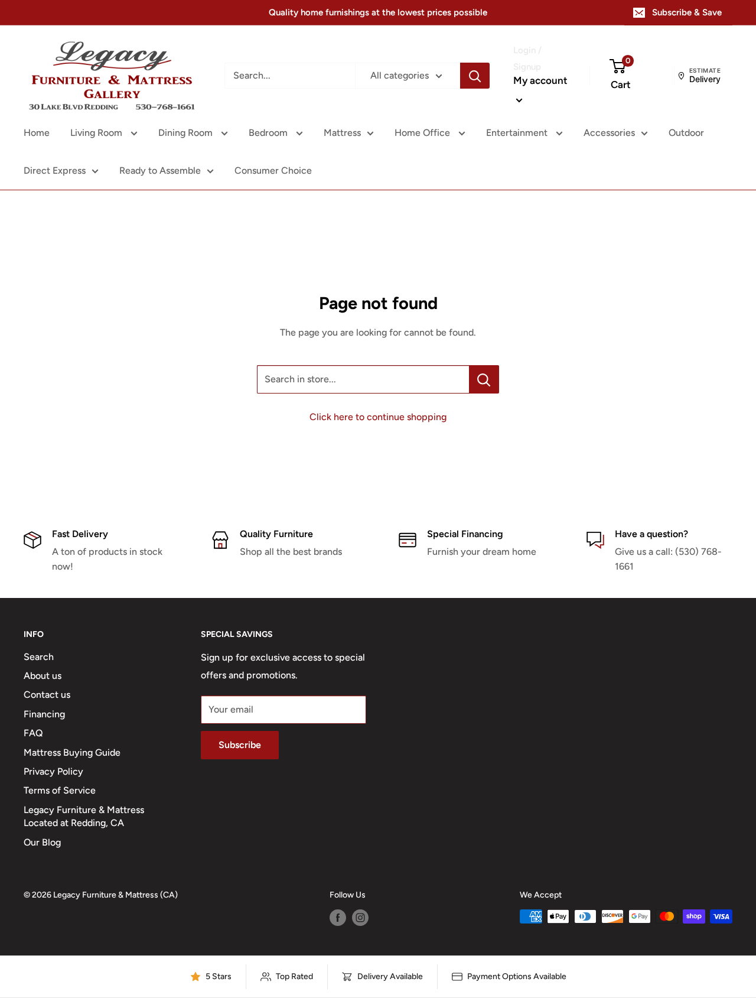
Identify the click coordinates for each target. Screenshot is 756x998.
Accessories (609, 132)
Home (37, 132)
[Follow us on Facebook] (338, 917)
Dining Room (186, 132)
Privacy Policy (53, 771)
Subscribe (240, 744)
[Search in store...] (484, 379)
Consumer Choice (273, 170)
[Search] (475, 76)
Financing (44, 714)
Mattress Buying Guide (72, 752)
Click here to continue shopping (378, 416)
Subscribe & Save (687, 12)
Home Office (423, 132)
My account (540, 80)
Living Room (97, 132)
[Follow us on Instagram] (360, 917)
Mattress (342, 132)
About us (42, 675)
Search (39, 656)
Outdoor (686, 132)
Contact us (47, 694)
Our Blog (42, 842)
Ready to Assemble (160, 170)
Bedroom (269, 132)
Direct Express (55, 170)
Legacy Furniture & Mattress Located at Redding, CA (84, 816)
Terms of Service (60, 790)
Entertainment (518, 132)
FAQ (33, 733)
